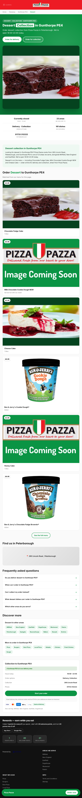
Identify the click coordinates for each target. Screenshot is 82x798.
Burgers (16, 647)
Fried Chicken (69, 647)
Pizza (8, 647)
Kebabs (48, 647)
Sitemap (45, 781)
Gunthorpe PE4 (23, 12)
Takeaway (12, 12)
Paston (64, 627)
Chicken (57, 647)
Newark (54, 632)
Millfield (9, 627)
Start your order (41, 693)
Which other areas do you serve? (18, 607)
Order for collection (33, 39)
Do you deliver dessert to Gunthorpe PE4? (21, 578)
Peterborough (11, 632)
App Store (7, 730)
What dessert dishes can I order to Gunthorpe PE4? (25, 599)
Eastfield (31, 627)
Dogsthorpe (42, 627)
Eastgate (23, 632)
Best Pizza (26, 647)
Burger (9, 652)
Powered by (7, 752)
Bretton (63, 632)
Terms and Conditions (49, 778)
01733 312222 (21, 134)
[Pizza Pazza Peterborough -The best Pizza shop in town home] (41, 5)
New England (20, 627)
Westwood (54, 627)
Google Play (18, 730)
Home (4, 12)
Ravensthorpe (34, 632)
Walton (45, 632)
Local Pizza (38, 647)
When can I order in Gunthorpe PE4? (19, 585)
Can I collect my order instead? (17, 592)
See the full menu (41, 535)
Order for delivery (12, 39)
